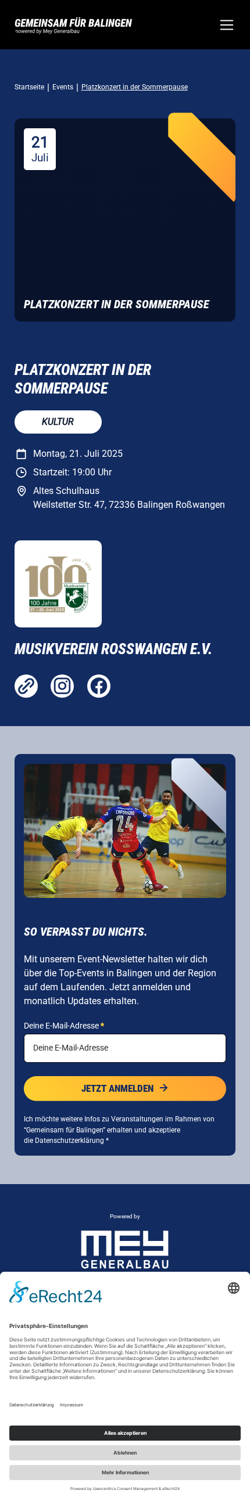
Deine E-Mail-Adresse (64, 1026)
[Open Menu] (226, 25)
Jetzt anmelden (117, 1088)
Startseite (29, 87)
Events (62, 87)
